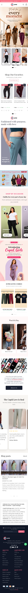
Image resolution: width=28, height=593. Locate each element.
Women (4, 554)
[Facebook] (15, 547)
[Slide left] (11, 496)
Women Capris (6, 576)
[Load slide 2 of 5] (14, 46)
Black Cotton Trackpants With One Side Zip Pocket (6, 101)
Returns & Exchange (18, 560)
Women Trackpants (7, 572)
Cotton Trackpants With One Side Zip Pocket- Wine (20, 101)
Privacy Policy (17, 566)
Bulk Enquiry (5, 564)
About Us (14, 388)
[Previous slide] (9, 45)
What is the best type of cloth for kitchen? (13, 478)
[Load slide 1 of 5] (12, 46)
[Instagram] (11, 547)
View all (25, 456)
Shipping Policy (17, 558)
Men (3, 556)
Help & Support (17, 578)
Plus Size (4, 558)
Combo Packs (5, 582)
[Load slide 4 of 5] (15, 46)
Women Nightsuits (6, 578)
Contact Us (16, 552)
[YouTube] (13, 547)
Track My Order (17, 556)
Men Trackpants (6, 580)
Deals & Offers (6, 562)
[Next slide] (18, 45)
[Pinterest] (17, 547)
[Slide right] (16, 496)
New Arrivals (5, 560)
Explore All (5, 552)
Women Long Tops (6, 574)
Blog (15, 572)
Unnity (16, 589)
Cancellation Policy (18, 562)
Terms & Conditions (18, 564)
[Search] (23, 4)
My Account (16, 576)
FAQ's (15, 554)
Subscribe (21, 531)
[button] (1, 4)
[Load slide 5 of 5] (16, 46)
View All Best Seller (14, 80)
